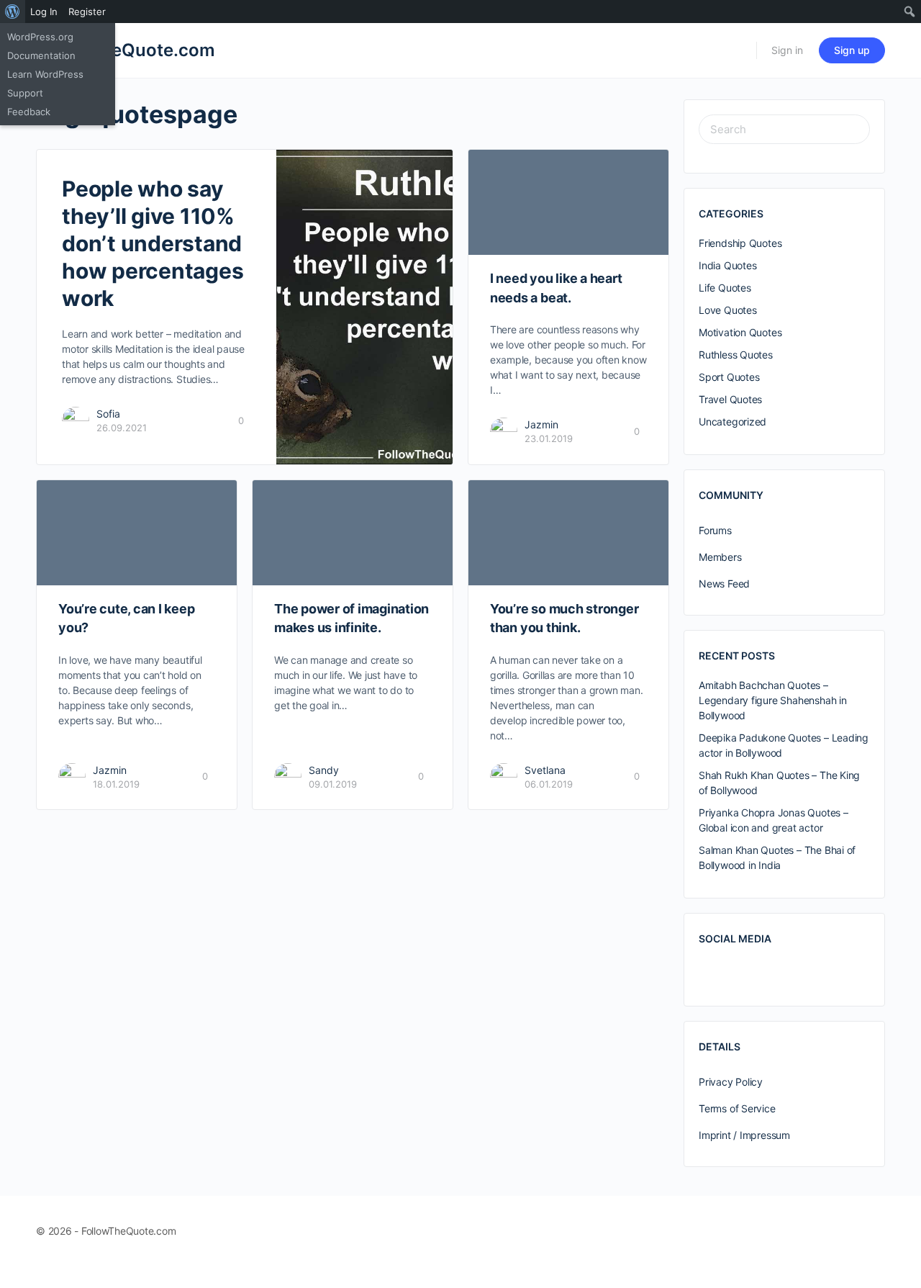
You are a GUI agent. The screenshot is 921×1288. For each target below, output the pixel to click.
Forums (715, 530)
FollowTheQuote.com (125, 50)
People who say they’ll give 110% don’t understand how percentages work (152, 243)
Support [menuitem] (25, 93)
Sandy (324, 770)
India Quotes (727, 265)
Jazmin (541, 424)
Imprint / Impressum (744, 1135)
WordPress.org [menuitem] (40, 36)
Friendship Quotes (740, 243)
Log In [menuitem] (44, 11)
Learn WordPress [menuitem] (45, 74)
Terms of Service (737, 1108)
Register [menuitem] (87, 11)
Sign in (787, 50)
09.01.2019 (333, 784)
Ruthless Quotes (736, 354)
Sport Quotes (729, 377)
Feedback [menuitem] (28, 111)
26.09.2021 (121, 427)
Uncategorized (732, 421)
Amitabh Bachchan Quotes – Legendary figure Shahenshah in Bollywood (773, 700)
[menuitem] (12, 11)
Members (720, 557)
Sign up (852, 50)
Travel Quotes (730, 399)
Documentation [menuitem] (41, 55)
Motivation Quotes (740, 332)
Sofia (108, 413)
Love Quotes (728, 310)
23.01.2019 (549, 438)
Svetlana (545, 770)
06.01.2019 (549, 784)
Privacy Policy (731, 1082)
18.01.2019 (116, 784)
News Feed (724, 583)
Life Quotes (725, 288)
